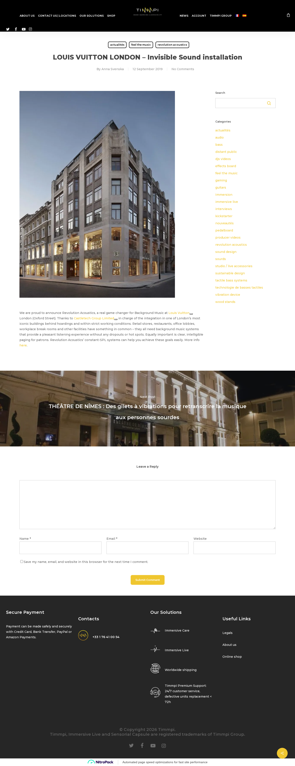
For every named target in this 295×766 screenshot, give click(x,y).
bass (219, 145)
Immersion (223, 195)
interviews (223, 209)
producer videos (228, 237)
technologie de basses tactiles (239, 287)
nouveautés (224, 223)
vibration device (227, 295)
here (23, 345)
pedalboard (224, 230)
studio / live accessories (233, 266)
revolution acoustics (172, 44)
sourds (220, 259)
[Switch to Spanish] (244, 15)
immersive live (226, 202)
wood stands (225, 302)
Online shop (232, 657)
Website (200, 539)
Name (25, 539)
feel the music (141, 44)
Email (111, 539)
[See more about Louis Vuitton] (191, 314)
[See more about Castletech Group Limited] (115, 319)
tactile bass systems (231, 280)
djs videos (223, 159)
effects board (225, 166)
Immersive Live (177, 650)
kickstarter (223, 216)
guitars (220, 187)
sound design (225, 252)
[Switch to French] (237, 15)
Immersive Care (177, 630)
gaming (221, 180)
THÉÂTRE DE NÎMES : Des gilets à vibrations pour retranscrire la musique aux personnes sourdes (147, 408)
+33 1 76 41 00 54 (106, 637)
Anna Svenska (113, 69)
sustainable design (230, 273)
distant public (226, 152)
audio (219, 137)
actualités (117, 44)
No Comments (182, 69)
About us (229, 645)
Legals (227, 633)
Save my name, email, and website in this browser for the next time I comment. (86, 562)
